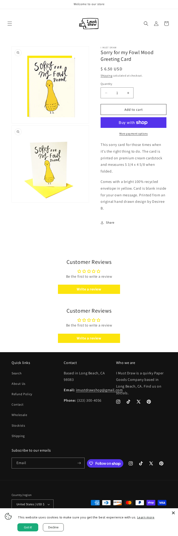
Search (17, 373)
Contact (17, 404)
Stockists (18, 425)
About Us (18, 384)
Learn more (146, 517)
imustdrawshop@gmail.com (99, 390)
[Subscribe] (79, 463)
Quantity (106, 84)
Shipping (106, 75)
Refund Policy (22, 394)
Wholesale (19, 415)
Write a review (89, 289)
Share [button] (110, 222)
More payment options (133, 133)
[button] (10, 23)
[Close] (173, 513)
